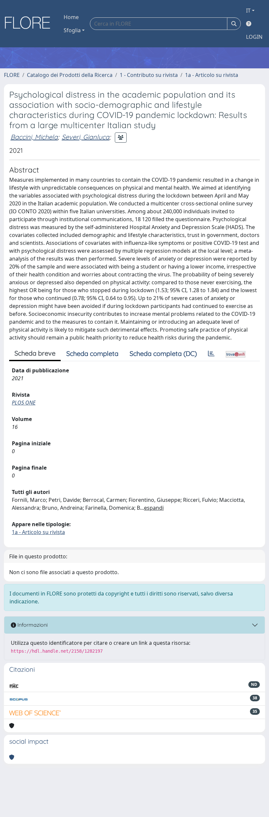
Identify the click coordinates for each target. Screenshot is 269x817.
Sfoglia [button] (72, 30)
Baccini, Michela (34, 137)
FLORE (12, 75)
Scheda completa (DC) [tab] (163, 353)
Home (71, 17)
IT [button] (248, 10)
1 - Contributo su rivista (149, 75)
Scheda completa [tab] (92, 353)
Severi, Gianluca (85, 137)
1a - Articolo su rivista (211, 75)
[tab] (211, 354)
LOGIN (254, 36)
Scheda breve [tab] (34, 353)
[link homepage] (30, 24)
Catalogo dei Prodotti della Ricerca (70, 75)
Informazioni (32, 624)
